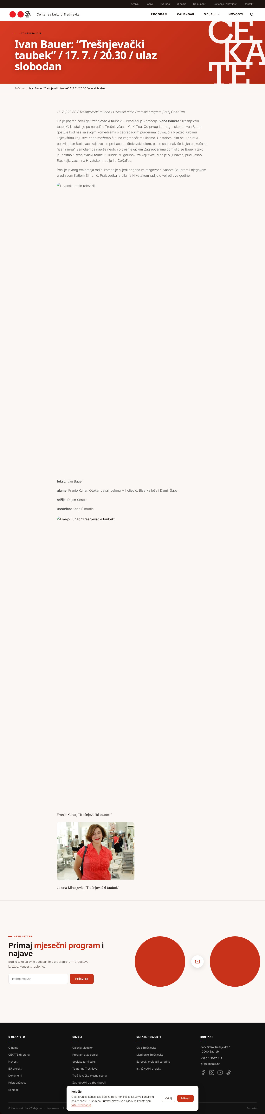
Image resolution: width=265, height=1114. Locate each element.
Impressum (53, 1108)
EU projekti (15, 1068)
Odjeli (210, 14)
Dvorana (165, 3)
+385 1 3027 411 (211, 1058)
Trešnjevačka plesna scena (89, 1075)
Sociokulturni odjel (83, 1061)
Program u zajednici (85, 1054)
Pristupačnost (17, 1082)
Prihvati (185, 1098)
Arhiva (135, 3)
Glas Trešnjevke (146, 1047)
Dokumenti (199, 3)
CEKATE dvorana (19, 1054)
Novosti (236, 14)
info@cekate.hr (210, 1063)
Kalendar (186, 14)
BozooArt (252, 1108)
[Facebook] (203, 1072)
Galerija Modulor (82, 1047)
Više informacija (81, 1105)
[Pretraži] (252, 14)
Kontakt (249, 3)
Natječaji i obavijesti (225, 3)
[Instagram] (211, 1072)
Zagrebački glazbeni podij (89, 1082)
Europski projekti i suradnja (153, 1061)
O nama (181, 3)
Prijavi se (81, 979)
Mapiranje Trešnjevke (149, 1054)
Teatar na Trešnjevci (85, 1068)
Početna (19, 88)
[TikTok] (228, 1072)
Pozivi (149, 3)
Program (159, 14)
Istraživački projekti (148, 1068)
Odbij (168, 1098)
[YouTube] (220, 1072)
